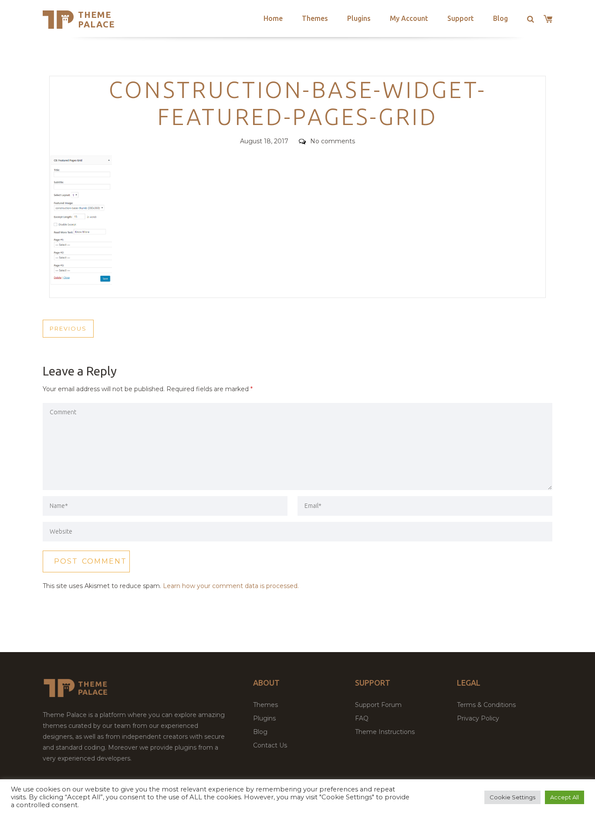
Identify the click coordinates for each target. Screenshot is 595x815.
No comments (332, 141)
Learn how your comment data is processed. (231, 586)
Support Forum (378, 705)
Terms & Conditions (486, 705)
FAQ (361, 718)
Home (273, 18)
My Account (409, 18)
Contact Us (270, 745)
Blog (500, 18)
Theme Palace (96, 19)
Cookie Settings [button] (512, 797)
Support (460, 18)
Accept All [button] (564, 797)
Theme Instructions (385, 732)
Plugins (359, 18)
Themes (315, 18)
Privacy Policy (478, 718)
